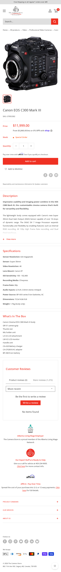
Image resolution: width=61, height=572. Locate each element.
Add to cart (30, 161)
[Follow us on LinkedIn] (32, 541)
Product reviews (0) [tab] (18, 380)
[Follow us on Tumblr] (37, 541)
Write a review (30, 402)
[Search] (54, 21)
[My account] (50, 10)
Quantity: (7, 146)
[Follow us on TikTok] (26, 541)
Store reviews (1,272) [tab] (43, 380)
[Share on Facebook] (45, 175)
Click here (21, 466)
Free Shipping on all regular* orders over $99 (30, 2)
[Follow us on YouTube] (21, 541)
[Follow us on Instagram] (10, 541)
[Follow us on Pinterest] (16, 541)
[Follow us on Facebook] (5, 541)
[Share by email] (56, 175)
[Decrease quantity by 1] (16, 146)
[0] (56, 11)
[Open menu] (4, 11)
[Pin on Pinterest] (51, 175)
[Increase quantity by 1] (31, 146)
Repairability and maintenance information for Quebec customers (25, 184)
